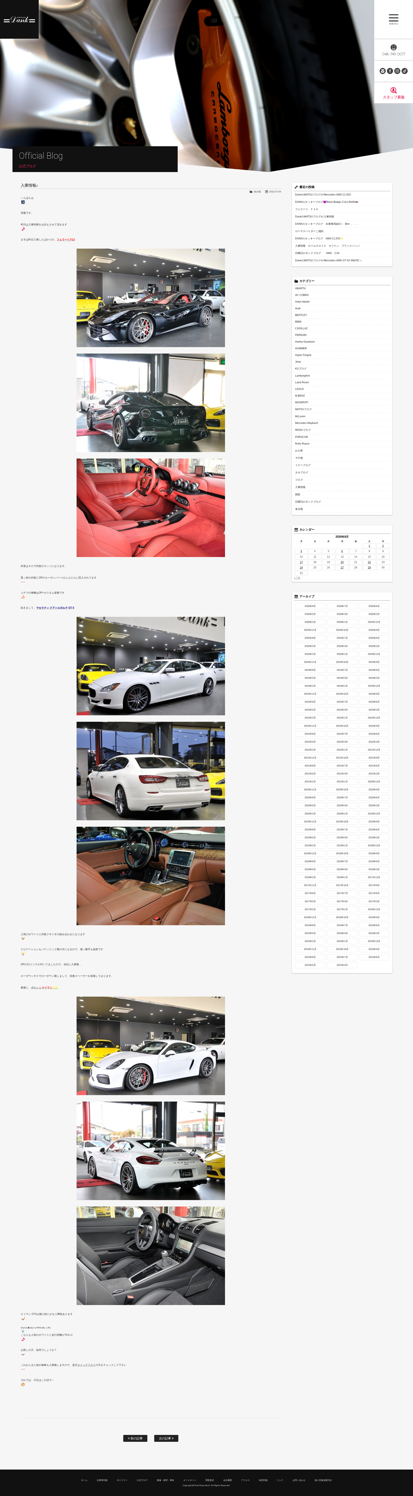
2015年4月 (342, 965)
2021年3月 (374, 773)
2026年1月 (342, 622)
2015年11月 (310, 949)
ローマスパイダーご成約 (309, 231)
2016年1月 (342, 941)
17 (301, 562)
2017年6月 (374, 893)
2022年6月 (374, 734)
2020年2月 (310, 813)
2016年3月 (374, 933)
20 (342, 562)
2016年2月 (310, 941)
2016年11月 (310, 917)
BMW (298, 321)
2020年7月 (342, 797)
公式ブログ (142, 1480)
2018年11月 (310, 853)
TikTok (404, 71)
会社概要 (227, 1480)
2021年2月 (310, 781)
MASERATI (301, 402)
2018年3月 (374, 869)
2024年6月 (374, 670)
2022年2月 (310, 749)
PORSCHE (301, 437)
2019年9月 (374, 821)
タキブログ (301, 472)
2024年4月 (342, 678)
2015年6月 (374, 957)
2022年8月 (310, 734)
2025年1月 (342, 654)
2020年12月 (374, 781)
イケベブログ (303, 465)
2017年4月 (342, 901)
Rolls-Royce (302, 443)
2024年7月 (342, 670)
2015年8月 (310, 957)
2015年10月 (342, 949)
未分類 (257, 191)
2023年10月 (342, 694)
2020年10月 (342, 789)
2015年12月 (374, 941)
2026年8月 (310, 606)
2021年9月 (374, 757)
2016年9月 (374, 917)
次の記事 (165, 1438)
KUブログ (301, 368)
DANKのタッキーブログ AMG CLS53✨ (319, 238)
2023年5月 (310, 709)
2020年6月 (374, 797)
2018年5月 (310, 869)
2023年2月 (310, 717)
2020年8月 (310, 797)
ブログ (299, 479)
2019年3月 (374, 837)
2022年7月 (342, 734)
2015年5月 (310, 965)
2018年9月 (374, 853)
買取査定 (209, 1480)
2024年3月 (374, 678)
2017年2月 (310, 909)
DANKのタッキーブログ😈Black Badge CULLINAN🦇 (326, 201)
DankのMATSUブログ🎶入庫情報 (314, 216)
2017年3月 (374, 901)
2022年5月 (310, 741)
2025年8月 (310, 638)
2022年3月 (374, 741)
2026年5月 (310, 614)
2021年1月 (342, 781)
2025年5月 (310, 646)
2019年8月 (310, 829)
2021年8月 (310, 765)
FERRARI (301, 335)
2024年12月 (374, 654)
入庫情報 (300, 487)
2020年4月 (342, 805)
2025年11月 (310, 630)
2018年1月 (342, 877)
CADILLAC (301, 328)
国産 (297, 494)
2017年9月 (374, 885)
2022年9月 (374, 726)
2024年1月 (342, 686)
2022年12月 (374, 717)
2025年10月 (342, 630)
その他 (299, 457)
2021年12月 (374, 749)
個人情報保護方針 (323, 1480)
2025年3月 (374, 646)
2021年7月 (342, 765)
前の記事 (136, 1438)
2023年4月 (342, 709)
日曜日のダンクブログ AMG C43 (317, 253)
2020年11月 (310, 789)
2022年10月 (342, 726)
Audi (298, 308)
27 (342, 567)
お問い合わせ (382, 71)
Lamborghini (302, 375)
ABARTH (300, 288)
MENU (393, 19)
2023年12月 (374, 686)
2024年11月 (310, 662)
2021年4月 (342, 773)
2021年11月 (310, 757)
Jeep (298, 361)
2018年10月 (342, 853)
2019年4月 (342, 837)
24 (301, 567)
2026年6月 (374, 606)
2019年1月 (342, 845)
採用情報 (263, 1480)
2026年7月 (342, 606)
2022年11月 (310, 726)
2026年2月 (310, 622)
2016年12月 (374, 909)
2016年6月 (374, 925)
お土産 (299, 450)
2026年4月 (342, 614)
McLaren (300, 416)
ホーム (84, 1480)
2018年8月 (310, 861)
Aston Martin (302, 301)
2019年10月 (342, 821)
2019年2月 (310, 845)
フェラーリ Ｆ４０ (306, 209)
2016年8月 (310, 925)
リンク (280, 1480)
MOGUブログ (303, 429)
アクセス (245, 1480)
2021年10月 (342, 757)
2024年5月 (310, 678)
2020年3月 (374, 805)
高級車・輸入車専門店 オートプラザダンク (19, 19)
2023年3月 (374, 709)
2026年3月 (374, 614)
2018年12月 (374, 845)
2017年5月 (310, 901)
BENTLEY (301, 315)
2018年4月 (342, 869)
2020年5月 (310, 805)
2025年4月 (342, 646)
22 (369, 562)
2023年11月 (310, 694)
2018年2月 (310, 877)
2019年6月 (374, 829)
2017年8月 (310, 893)
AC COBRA (302, 295)
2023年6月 (374, 701)
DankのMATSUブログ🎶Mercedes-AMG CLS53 (323, 194)
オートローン (189, 1480)
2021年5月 (310, 773)
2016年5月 (310, 933)
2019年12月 (374, 813)
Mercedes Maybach (306, 423)
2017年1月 (342, 909)
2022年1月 (342, 749)
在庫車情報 (102, 1480)
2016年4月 (342, 933)
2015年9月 (374, 949)
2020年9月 (374, 789)
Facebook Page (390, 71)
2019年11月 (310, 821)
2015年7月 (342, 957)
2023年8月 (310, 701)
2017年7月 (342, 893)
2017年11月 (310, 885)
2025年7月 (342, 638)
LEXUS (299, 389)
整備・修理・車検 (165, 1480)
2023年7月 (342, 701)
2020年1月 (342, 813)
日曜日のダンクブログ (308, 501)
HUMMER (301, 348)
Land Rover (302, 382)
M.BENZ (300, 395)
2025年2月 (310, 654)
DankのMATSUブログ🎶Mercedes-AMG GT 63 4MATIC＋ (328, 260)
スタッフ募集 (394, 97)
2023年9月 (374, 694)
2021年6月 (374, 765)
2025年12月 (374, 622)
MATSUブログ (303, 409)
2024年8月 (310, 670)
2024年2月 (310, 686)
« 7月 (297, 577)
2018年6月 (374, 861)
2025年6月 (374, 638)
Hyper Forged (303, 355)
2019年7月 (342, 829)
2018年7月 (342, 861)
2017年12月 (374, 877)
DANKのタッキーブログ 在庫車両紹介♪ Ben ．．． (326, 223)
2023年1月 (342, 717)
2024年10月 (342, 662)
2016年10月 (342, 917)
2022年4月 (342, 741)
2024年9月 (374, 662)
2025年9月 (374, 630)
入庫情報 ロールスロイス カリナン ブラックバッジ (327, 245)
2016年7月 (342, 925)
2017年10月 (342, 885)
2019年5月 (310, 837)
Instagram (397, 71)
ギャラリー (122, 1480)
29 (369, 567)
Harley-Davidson (305, 341)
